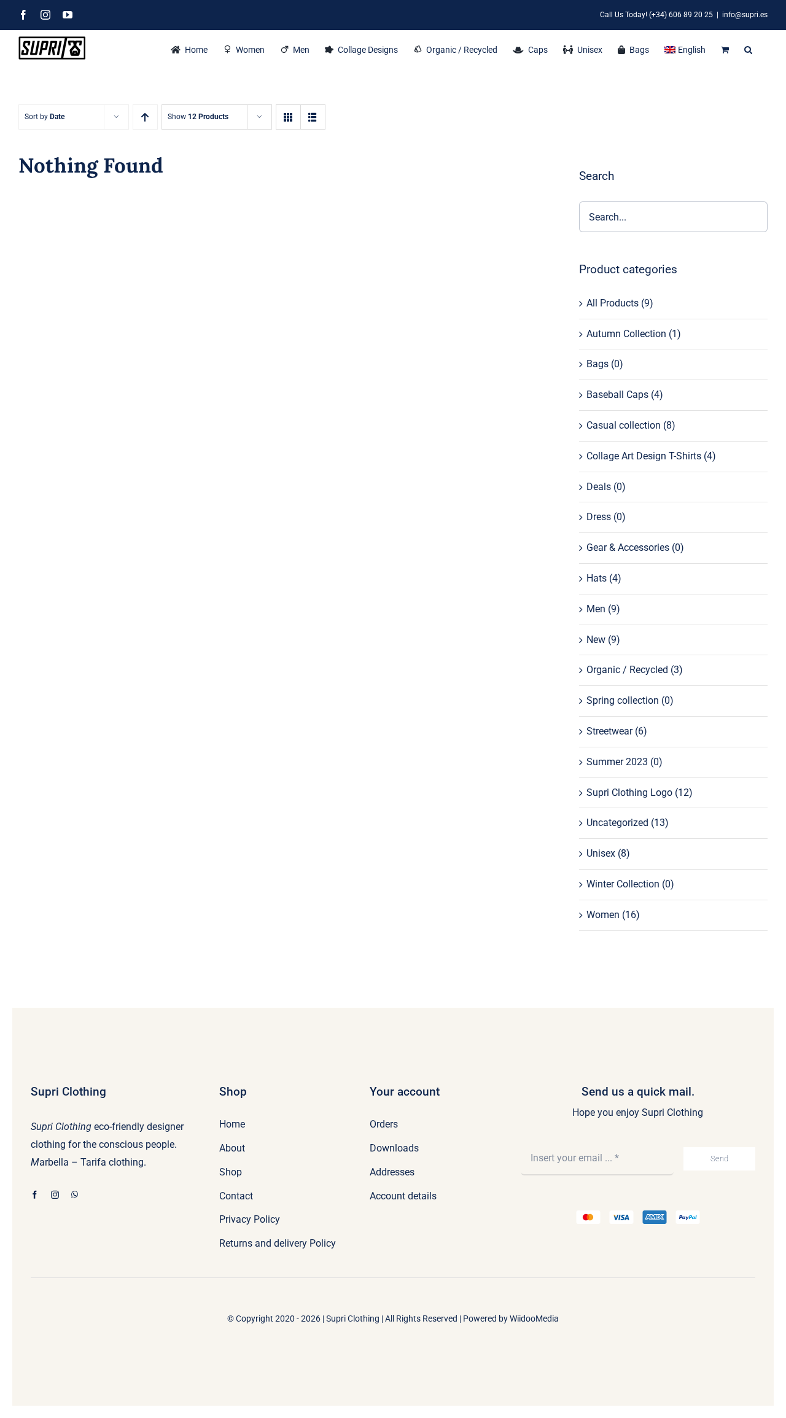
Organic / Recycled (627, 670)
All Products (612, 303)
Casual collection (623, 425)
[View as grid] (288, 117)
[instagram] (55, 1195)
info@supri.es (745, 14)
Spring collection (622, 700)
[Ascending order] (145, 117)
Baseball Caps (617, 394)
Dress (598, 517)
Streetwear (609, 731)
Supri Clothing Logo (629, 792)
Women (603, 915)
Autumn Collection (626, 334)
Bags (597, 364)
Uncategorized (617, 822)
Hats (596, 578)
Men (595, 609)
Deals (598, 487)
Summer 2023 (617, 762)
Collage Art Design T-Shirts (643, 456)
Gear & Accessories (627, 547)
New (595, 639)
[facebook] (35, 1195)
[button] (748, 48)
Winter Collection (623, 884)
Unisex (600, 853)
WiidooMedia (534, 1318)
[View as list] (313, 117)
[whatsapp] (74, 1195)
